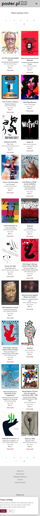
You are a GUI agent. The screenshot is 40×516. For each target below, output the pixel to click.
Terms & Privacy (20, 482)
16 (24, 24)
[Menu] (36, 4)
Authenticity (20, 474)
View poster (10, 70)
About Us (20, 471)
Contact (20, 480)
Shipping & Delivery (20, 477)
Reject (11, 511)
